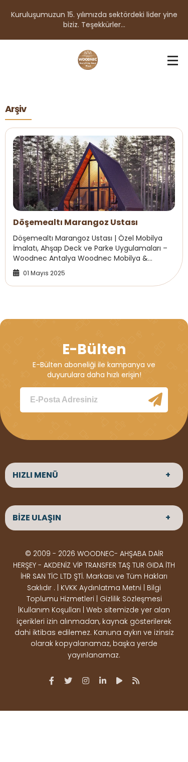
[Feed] (135, 681)
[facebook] (51, 681)
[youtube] (119, 681)
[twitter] (68, 681)
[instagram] (85, 681)
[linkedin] (102, 681)
